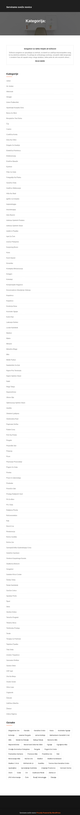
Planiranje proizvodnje (14, 462)
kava (51, 730)
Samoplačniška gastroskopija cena (18, 547)
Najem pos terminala (13, 370)
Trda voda (9, 649)
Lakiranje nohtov (12, 322)
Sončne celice (11, 590)
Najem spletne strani (13, 376)
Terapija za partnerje (13, 639)
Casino (8, 129)
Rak (7, 521)
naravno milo (52, 740)
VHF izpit (9, 671)
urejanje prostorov (48, 768)
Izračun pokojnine (12, 242)
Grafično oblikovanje (13, 188)
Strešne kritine (11, 612)
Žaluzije (9, 698)
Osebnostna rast (12, 419)
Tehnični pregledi (12, 617)
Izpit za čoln (10, 236)
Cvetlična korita (11, 134)
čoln (27, 777)
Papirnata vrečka (12, 424)
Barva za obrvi (11, 113)
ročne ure (29, 759)
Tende (8, 633)
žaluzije (53, 777)
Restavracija (10, 531)
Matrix (8, 338)
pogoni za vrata (50, 749)
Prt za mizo (10, 499)
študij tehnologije (39, 777)
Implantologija (11, 204)
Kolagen (9, 274)
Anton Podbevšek (12, 102)
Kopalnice (9, 301)
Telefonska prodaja (13, 628)
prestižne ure (47, 754)
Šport (8, 601)
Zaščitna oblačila (12, 703)
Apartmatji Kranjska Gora (15, 107)
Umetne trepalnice (13, 655)
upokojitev (12, 768)
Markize (9, 333)
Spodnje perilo (11, 596)
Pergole (9, 440)
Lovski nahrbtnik (12, 327)
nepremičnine (13, 744)
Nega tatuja (10, 387)
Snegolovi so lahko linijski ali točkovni (40, 49)
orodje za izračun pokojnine (19, 749)
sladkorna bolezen (54, 759)
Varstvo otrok (11, 666)
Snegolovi (9, 569)
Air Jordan (9, 86)
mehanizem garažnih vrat (60, 735)
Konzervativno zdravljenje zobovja (18, 290)
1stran (8, 81)
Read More (40, 61)
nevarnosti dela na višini (33, 744)
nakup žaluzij (38, 740)
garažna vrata (39, 730)
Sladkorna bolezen (13, 564)
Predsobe (9, 483)
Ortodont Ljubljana (12, 413)
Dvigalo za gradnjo (13, 145)
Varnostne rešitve (12, 660)
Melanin (9, 344)
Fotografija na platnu (13, 177)
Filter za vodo (11, 172)
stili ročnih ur (28, 763)
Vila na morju (11, 676)
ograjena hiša (62, 744)
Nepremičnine (11, 392)
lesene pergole (25, 735)
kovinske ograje (64, 730)
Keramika (9, 263)
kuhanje (11, 735)
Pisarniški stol (11, 446)
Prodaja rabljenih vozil (14, 494)
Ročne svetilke (11, 537)
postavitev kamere (15, 754)
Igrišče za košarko (12, 199)
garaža (26, 730)
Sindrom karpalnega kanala (16, 558)
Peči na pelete (11, 435)
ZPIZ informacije (14, 777)
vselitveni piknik (38, 773)
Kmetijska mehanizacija (14, 268)
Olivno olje (10, 397)
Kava (8, 252)
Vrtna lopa (10, 687)
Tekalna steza (11, 623)
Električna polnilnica (13, 150)
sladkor (40, 759)
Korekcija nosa (11, 306)
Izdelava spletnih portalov (15, 220)
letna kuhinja (40, 735)
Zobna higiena (11, 714)
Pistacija (9, 451)
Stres (8, 606)
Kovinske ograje (12, 311)
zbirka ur (52, 773)
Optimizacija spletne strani (15, 403)
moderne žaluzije (22, 740)
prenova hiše (32, 754)
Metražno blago (11, 349)
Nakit (8, 381)
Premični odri (11, 488)
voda (19, 773)
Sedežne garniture (12, 553)
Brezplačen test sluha (14, 118)
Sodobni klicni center (14, 574)
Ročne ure (10, 542)
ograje (49, 744)
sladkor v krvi (13, 763)
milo (9, 740)
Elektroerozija (11, 156)
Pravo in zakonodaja (13, 478)
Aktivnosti (9, 91)
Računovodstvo (11, 515)
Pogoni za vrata (12, 467)
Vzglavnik (9, 692)
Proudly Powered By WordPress (48, 813)
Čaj (7, 124)
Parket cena (10, 429)
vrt (26, 773)
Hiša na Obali (11, 193)
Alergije (9, 97)
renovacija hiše (14, 759)
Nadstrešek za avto (13, 365)
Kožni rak (10, 317)
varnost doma (65, 768)
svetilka (41, 763)
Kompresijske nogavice (14, 285)
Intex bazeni (10, 215)
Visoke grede (11, 682)
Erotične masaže (12, 161)
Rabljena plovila (12, 510)
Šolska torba (10, 580)
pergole (37, 749)
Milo (7, 354)
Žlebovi (9, 708)
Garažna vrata (11, 183)
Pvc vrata (9, 505)
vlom (10, 773)
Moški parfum (11, 360)
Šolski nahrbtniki (12, 585)
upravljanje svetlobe (29, 768)
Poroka (8, 472)
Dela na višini (11, 140)
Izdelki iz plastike (12, 231)
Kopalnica (9, 295)
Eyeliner (9, 167)
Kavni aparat (10, 258)
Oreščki (9, 408)
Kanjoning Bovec (12, 247)
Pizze (8, 456)
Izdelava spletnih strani (14, 226)
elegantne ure (13, 730)
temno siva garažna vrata (58, 763)
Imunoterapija (11, 209)
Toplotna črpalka (12, 644)
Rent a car (10, 526)
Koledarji (9, 279)
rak (58, 754)
